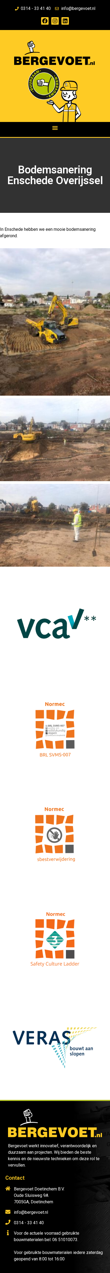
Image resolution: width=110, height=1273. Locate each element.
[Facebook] (45, 21)
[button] (55, 127)
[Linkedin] (65, 21)
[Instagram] (55, 21)
